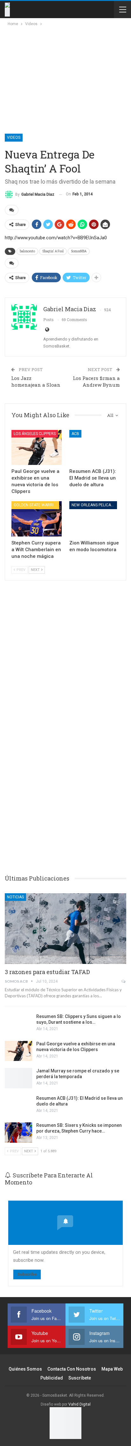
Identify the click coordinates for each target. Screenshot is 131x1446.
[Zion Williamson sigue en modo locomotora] (94, 519)
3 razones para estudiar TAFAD (47, 972)
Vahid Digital (79, 1404)
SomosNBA (78, 251)
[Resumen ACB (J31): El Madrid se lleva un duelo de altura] (94, 447)
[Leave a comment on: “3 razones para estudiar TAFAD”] (123, 981)
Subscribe (27, 1274)
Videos (13, 137)
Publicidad (51, 1377)
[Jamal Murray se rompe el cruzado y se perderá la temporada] (18, 1078)
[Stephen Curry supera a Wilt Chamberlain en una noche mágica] (36, 519)
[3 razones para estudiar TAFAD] (65, 928)
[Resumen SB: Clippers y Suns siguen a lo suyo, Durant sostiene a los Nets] (18, 1024)
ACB (75, 434)
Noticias (15, 897)
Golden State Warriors (36, 505)
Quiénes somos (25, 1369)
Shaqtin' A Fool (53, 251)
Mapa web (112, 1369)
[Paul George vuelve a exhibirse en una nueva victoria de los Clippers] (36, 447)
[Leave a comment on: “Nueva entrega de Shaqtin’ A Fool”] (11, 210)
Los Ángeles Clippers (35, 434)
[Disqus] (65, 769)
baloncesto (27, 251)
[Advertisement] (61, 75)
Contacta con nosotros (71, 1369)
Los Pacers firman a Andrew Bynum (96, 381)
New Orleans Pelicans (94, 505)
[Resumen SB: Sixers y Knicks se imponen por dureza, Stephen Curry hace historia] (18, 1132)
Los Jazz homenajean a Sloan (35, 381)
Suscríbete (79, 1377)
